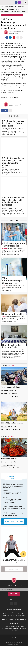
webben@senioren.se (20, 619)
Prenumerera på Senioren (14, 569)
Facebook (16, 2)
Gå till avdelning (14, 396)
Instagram (19, 2)
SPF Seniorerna (20, 626)
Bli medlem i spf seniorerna (14, 521)
